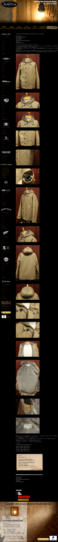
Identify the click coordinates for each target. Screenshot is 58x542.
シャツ (3, 111)
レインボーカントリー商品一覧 (6, 127)
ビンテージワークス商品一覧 (5, 185)
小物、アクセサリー (4, 202)
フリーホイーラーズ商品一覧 (5, 36)
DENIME (3, 226)
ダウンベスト (3, 131)
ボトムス (3, 113)
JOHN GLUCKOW (4, 119)
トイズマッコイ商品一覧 (5, 61)
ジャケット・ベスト (4, 288)
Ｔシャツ (3, 109)
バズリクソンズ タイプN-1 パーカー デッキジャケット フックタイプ (30, 33)
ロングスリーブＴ (4, 42)
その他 (3, 147)
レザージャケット (4, 38)
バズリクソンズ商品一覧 (5, 263)
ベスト (3, 145)
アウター (3, 40)
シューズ (3, 115)
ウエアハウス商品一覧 (5, 212)
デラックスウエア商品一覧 (5, 84)
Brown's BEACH (4, 204)
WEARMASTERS (4, 175)
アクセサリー (3, 117)
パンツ (3, 275)
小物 (2, 224)
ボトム (3, 216)
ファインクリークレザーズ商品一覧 (6, 141)
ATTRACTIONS (4, 177)
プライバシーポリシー (5, 308)
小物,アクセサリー (4, 53)
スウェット (3, 67)
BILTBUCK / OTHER (4, 173)
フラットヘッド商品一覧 (5, 284)
